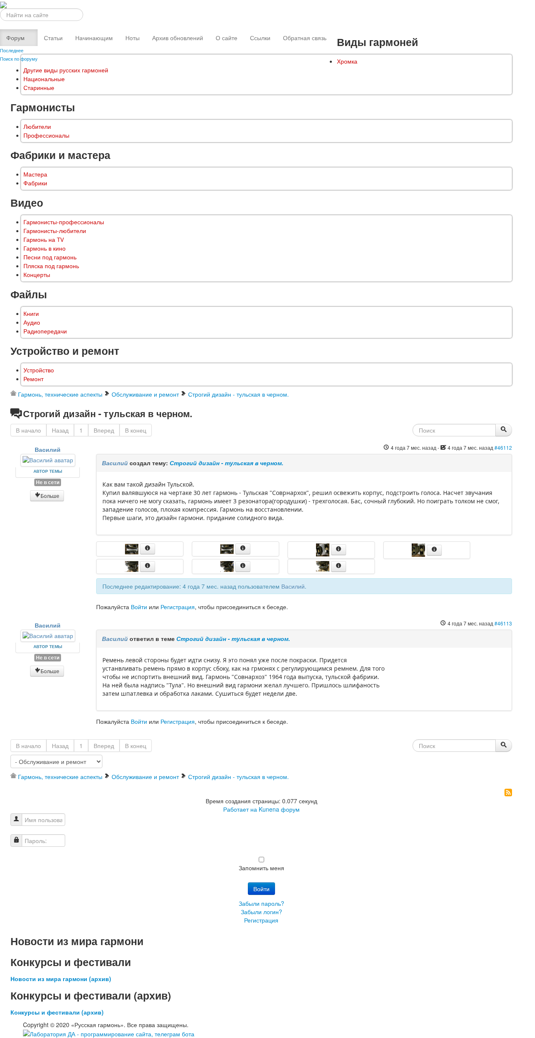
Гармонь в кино (44, 248)
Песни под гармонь (49, 257)
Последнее (11, 50)
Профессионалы (46, 135)
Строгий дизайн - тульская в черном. (226, 463)
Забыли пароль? (261, 903)
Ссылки (260, 37)
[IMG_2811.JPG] (227, 548)
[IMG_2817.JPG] (323, 565)
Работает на (240, 809)
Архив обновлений (177, 37)
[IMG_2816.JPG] (227, 565)
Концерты (36, 275)
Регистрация (177, 606)
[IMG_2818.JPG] (132, 565)
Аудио (31, 322)
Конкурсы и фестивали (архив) (57, 1012)
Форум (15, 37)
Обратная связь (304, 37)
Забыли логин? (261, 911)
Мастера (35, 174)
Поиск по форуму (19, 58)
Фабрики (35, 183)
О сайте (226, 37)
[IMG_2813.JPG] (323, 549)
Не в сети (47, 482)
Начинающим (94, 37)
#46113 (503, 623)
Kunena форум (279, 809)
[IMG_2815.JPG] (419, 549)
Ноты (132, 37)
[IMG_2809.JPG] (132, 548)
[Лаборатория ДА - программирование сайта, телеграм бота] (108, 1033)
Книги (31, 314)
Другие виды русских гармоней (65, 70)
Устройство (38, 370)
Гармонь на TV (43, 239)
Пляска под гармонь (51, 266)
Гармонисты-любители (54, 231)
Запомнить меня (261, 868)
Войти (139, 606)
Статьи (53, 37)
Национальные (44, 79)
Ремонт (33, 379)
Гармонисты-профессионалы (63, 222)
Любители (37, 127)
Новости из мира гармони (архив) (60, 978)
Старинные (38, 88)
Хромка (347, 61)
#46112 (503, 447)
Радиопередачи (45, 331)
